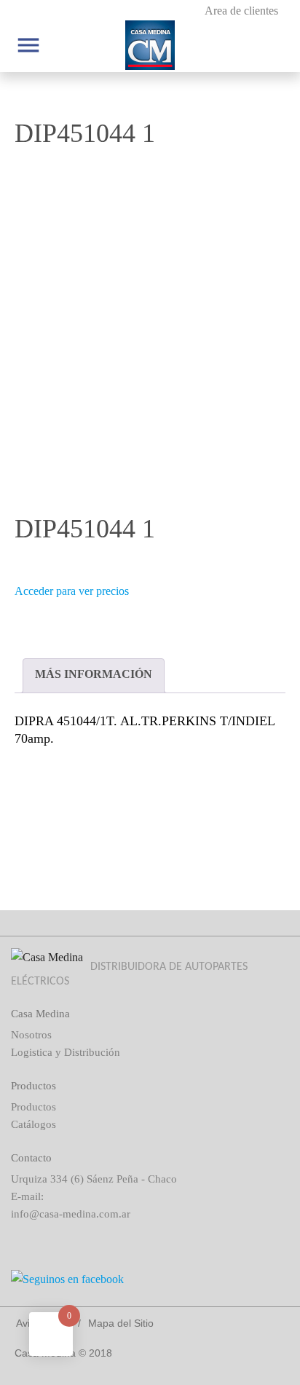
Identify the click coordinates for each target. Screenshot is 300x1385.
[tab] (94, 675)
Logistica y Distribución (65, 1052)
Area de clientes (241, 10)
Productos (33, 1107)
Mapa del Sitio (121, 1323)
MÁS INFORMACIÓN (93, 674)
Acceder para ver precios (72, 591)
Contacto (31, 1158)
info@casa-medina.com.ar (70, 1214)
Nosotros (31, 1035)
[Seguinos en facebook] (150, 1279)
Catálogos (33, 1124)
